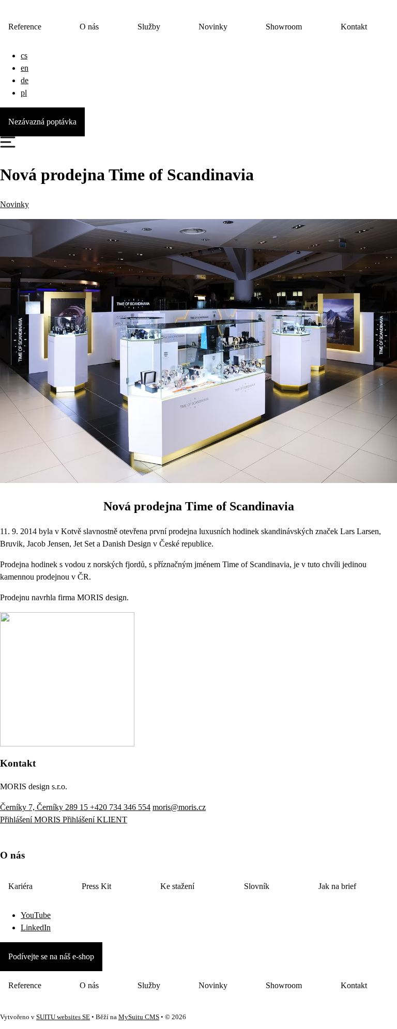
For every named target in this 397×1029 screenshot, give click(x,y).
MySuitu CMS (138, 1017)
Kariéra (20, 886)
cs (24, 55)
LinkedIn (36, 927)
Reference (24, 26)
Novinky (212, 26)
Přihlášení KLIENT (95, 819)
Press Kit (96, 886)
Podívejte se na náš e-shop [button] (51, 956)
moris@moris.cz (179, 807)
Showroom (284, 26)
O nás (89, 26)
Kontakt (354, 26)
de (24, 80)
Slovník (256, 886)
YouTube (36, 915)
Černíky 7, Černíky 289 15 (45, 807)
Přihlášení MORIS (31, 819)
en (24, 68)
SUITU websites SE (63, 1017)
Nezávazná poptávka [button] (42, 121)
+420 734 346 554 (120, 807)
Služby (149, 26)
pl (24, 92)
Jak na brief (337, 886)
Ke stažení (177, 886)
